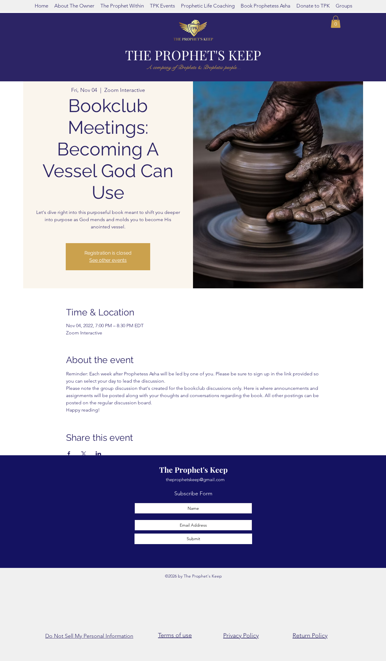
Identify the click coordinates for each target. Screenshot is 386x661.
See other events (108, 260)
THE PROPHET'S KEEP (193, 55)
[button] (336, 22)
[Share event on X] (84, 453)
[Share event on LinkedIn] (98, 453)
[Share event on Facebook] (69, 453)
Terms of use (175, 635)
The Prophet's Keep (193, 470)
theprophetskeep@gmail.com (195, 479)
